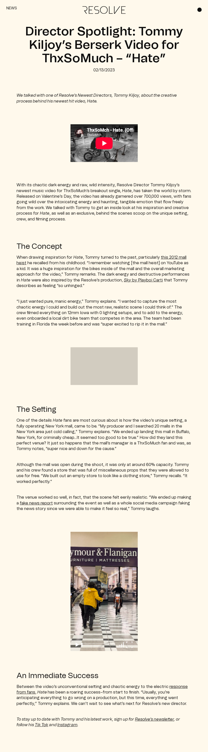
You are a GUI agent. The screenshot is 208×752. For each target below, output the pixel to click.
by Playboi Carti (143, 280)
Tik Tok (41, 725)
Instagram (67, 725)
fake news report (36, 503)
